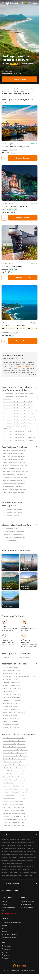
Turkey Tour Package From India (13, 795)
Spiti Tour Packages (23, 839)
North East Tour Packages (27, 851)
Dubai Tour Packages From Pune (13, 454)
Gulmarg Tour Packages (11, 724)
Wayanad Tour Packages (11, 709)
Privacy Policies (26, 904)
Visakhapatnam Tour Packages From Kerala (17, 405)
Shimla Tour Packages (10, 691)
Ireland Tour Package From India (13, 822)
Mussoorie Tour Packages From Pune (15, 466)
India (8, 89)
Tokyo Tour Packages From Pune (13, 460)
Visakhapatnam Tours (10, 529)
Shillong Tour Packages (10, 721)
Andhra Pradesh (17, 89)
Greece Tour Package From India (13, 786)
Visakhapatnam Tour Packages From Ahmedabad (15, 398)
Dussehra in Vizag (9, 657)
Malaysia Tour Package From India (14, 747)
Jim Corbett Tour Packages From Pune (15, 472)
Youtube (7, 958)
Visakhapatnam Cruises (11, 515)
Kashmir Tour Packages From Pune (14, 451)
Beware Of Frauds (10, 913)
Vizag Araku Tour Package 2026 (13, 326)
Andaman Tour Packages (11, 682)
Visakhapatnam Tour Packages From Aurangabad (15, 427)
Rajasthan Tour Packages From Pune (15, 478)
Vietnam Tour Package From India (14, 744)
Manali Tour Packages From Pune (13, 457)
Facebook (7, 946)
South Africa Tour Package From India (15, 789)
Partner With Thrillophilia (9, 934)
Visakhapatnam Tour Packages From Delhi (17, 408)
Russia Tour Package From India (13, 825)
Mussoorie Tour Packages (11, 718)
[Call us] (4, 158)
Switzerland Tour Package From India (15, 756)
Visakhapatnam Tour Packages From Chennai (18, 394)
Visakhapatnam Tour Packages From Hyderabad (19, 411)
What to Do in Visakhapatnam (13, 535)
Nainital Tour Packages (10, 706)
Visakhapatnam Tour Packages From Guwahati (18, 420)
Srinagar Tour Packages (9, 875)
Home (3, 89)
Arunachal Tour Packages (10, 854)
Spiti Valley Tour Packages (11, 670)
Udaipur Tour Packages (9, 866)
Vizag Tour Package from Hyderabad (15, 147)
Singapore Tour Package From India (14, 765)
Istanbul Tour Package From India (14, 813)
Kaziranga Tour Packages (11, 685)
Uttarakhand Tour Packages (12, 700)
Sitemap (4, 931)
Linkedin (7, 955)
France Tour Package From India (13, 807)
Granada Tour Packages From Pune (14, 484)
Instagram (7, 949)
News (3, 910)
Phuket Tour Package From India (13, 783)
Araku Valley (7, 587)
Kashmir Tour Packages (27, 676)
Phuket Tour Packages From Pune (13, 487)
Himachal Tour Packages (11, 688)
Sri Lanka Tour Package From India (14, 741)
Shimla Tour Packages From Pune (14, 463)
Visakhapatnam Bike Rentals (12, 509)
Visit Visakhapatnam (10, 541)
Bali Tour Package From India (12, 762)
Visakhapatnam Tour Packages (12, 91)
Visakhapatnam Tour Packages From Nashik (17, 431)
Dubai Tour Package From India (13, 768)
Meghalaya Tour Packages (11, 673)
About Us (4, 901)
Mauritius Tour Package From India (14, 759)
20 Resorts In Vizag (23, 657)
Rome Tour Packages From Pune (13, 493)
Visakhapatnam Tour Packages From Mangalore (19, 440)
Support (4, 925)
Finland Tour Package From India (13, 801)
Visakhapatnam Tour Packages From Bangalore (19, 414)
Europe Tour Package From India (13, 738)
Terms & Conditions (27, 901)
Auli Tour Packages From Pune (12, 469)
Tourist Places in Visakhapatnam (13, 532)
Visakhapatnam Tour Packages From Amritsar (18, 417)
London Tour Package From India (13, 804)
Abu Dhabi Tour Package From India (14, 816)
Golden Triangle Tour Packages (13, 712)
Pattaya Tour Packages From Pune (14, 475)
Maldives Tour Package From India (14, 777)
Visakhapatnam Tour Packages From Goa (17, 423)
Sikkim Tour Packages (10, 676)
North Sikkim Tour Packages (12, 697)
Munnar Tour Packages (10, 715)
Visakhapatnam (29, 89)
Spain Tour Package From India (13, 780)
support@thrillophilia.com (12, 922)
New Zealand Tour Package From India (15, 750)
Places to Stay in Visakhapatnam (14, 538)
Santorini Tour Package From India (14, 810)
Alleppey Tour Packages (25, 875)
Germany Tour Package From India (14, 819)
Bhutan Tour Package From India (13, 753)
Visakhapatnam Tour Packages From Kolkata (18, 402)
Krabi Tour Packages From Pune (13, 481)
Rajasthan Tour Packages (25, 842)
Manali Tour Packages (9, 860)
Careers (4, 904)
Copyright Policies (27, 907)
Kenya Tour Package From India (13, 774)
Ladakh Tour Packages (10, 667)
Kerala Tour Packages (10, 679)
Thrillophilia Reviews (8, 907)
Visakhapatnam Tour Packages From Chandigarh (19, 437)
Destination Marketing (9, 937)
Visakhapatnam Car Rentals (12, 512)
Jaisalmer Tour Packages (24, 860)
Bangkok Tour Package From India (14, 792)
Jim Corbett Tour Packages (11, 703)
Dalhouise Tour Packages (11, 727)
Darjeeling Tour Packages (11, 694)
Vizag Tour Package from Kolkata (14, 206)
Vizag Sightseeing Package (12, 266)
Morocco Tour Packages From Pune (14, 490)
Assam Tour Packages (26, 854)
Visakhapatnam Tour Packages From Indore (17, 434)
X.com (6, 952)
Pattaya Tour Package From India (14, 798)
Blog (3, 928)
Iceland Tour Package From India (14, 771)
